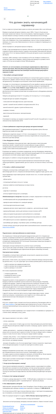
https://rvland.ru (10, 304)
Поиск (22, 409)
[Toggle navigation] (5, 18)
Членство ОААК (7, 411)
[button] (28, 404)
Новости (22, 408)
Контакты (40, 406)
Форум (22, 406)
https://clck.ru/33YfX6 (9, 227)
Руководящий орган (8, 406)
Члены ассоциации (8, 408)
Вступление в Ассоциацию (10, 409)
